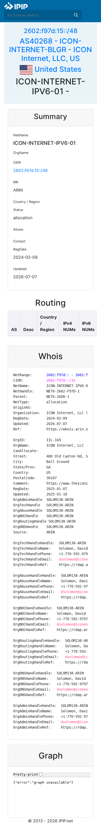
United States (57, 69)
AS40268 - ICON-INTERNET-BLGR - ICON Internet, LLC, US (50, 50)
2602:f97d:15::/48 (50, 31)
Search (76, 15)
